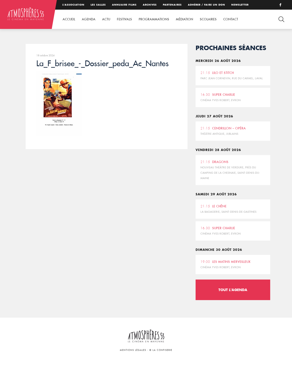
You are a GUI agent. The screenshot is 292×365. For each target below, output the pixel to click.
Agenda (89, 19)
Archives (150, 4)
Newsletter (240, 4)
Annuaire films (124, 4)
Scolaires (208, 19)
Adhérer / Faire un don (206, 4)
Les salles (98, 4)
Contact (230, 19)
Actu (106, 19)
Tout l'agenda (232, 289)
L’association (73, 4)
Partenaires (172, 4)
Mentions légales (133, 350)
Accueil (69, 19)
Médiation (184, 19)
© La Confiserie (160, 350)
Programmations (154, 19)
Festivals (124, 19)
